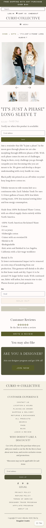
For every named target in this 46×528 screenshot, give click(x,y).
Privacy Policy (23, 492)
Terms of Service (22, 499)
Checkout (33, 13)
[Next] (29, 87)
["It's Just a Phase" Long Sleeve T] (23, 63)
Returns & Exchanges (23, 415)
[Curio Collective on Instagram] (27, 483)
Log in (11, 13)
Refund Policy (23, 496)
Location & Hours (23, 405)
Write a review (23, 334)
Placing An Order (23, 409)
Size (2, 289)
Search (23, 422)
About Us (23, 509)
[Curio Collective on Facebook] (18, 483)
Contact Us (23, 402)
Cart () (22, 13)
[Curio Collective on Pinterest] (23, 483)
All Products (23, 419)
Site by (27, 519)
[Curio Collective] (23, 18)
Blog (23, 429)
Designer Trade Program (23, 502)
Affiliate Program (23, 505)
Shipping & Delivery (23, 412)
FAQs (23, 425)
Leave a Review (22, 432)
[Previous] (16, 87)
